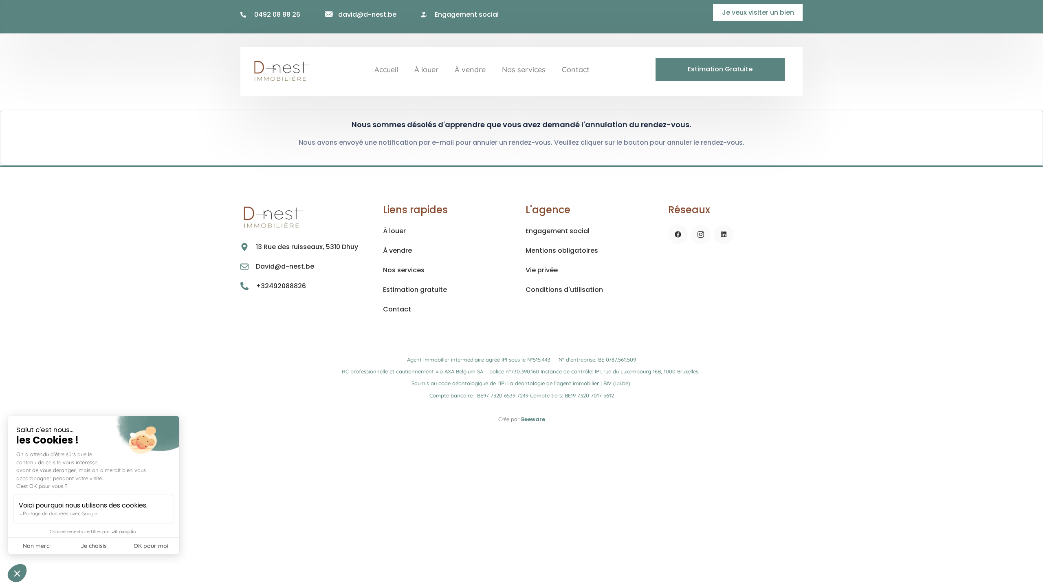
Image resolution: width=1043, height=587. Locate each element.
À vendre (470, 69)
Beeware (533, 419)
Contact (576, 69)
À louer (426, 69)
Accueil (386, 69)
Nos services (524, 69)
